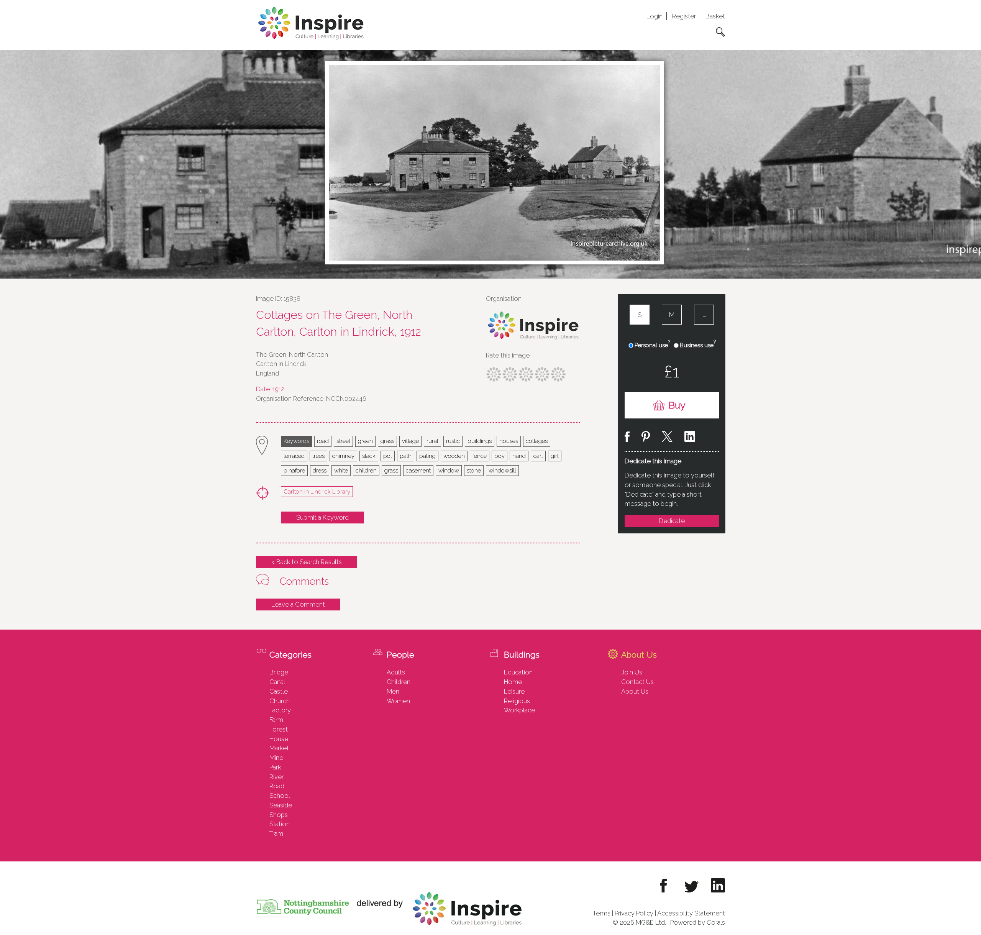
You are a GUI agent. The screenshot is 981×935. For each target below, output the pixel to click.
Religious (517, 701)
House (278, 739)
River (276, 777)
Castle (278, 691)
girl (555, 456)
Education (518, 672)
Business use (698, 345)
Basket (715, 16)
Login (654, 16)
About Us (634, 691)
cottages (537, 441)
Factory (280, 710)
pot (387, 456)
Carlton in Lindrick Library (317, 491)
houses (508, 441)
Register (684, 16)
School (279, 795)
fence (479, 456)
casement (418, 470)
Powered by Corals (697, 922)
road (323, 441)
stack (369, 456)
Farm (276, 719)
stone (474, 470)
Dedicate (672, 521)
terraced (294, 456)
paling (427, 456)
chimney (343, 456)
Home (513, 682)
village (410, 441)
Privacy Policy (634, 913)
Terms (601, 913)
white (341, 470)
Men (393, 691)
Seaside (280, 805)
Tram (276, 833)
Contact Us (637, 682)
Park (275, 767)
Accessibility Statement (691, 913)
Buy (677, 405)
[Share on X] (667, 438)
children (366, 470)
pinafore (294, 470)
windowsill (502, 470)
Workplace (519, 710)
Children (398, 682)
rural (432, 441)
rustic (453, 441)
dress (319, 470)
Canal (277, 682)
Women (398, 701)
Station (279, 824)
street (343, 441)
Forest (278, 729)
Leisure (514, 691)
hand (519, 456)
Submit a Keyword (322, 517)
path (406, 456)
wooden (454, 456)
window (448, 470)
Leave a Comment (298, 604)
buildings (480, 441)
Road (276, 786)
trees (318, 456)
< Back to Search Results (306, 562)
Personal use (652, 345)
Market (279, 748)
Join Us (631, 672)
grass (387, 441)
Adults (396, 672)
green (365, 441)
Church (279, 701)
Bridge (278, 672)
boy (499, 456)
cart (538, 456)
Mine (276, 757)
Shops (278, 815)
